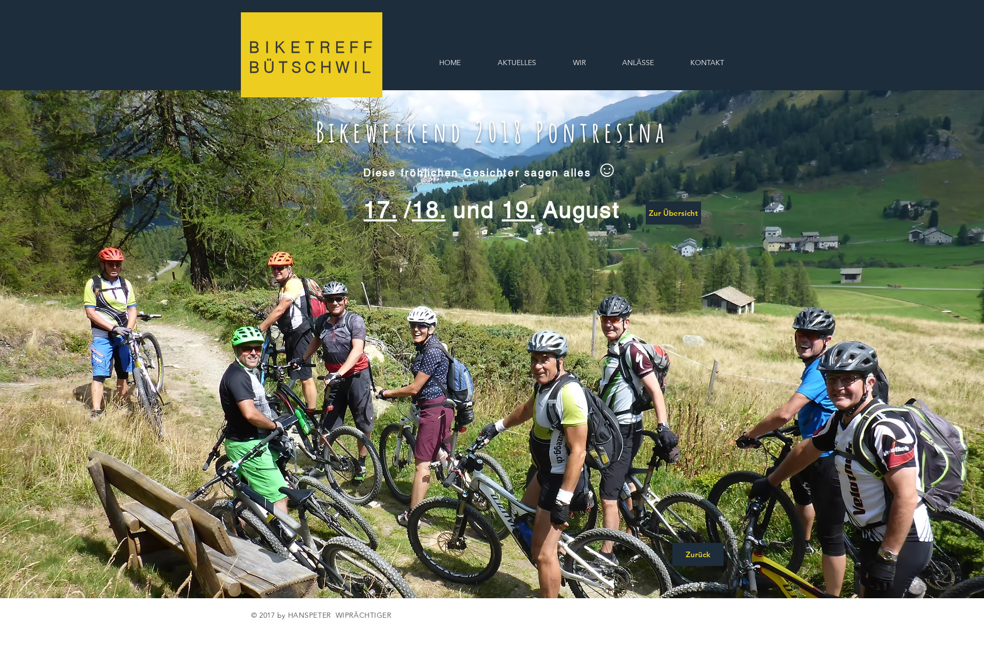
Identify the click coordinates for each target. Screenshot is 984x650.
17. (380, 210)
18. (428, 210)
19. (518, 210)
